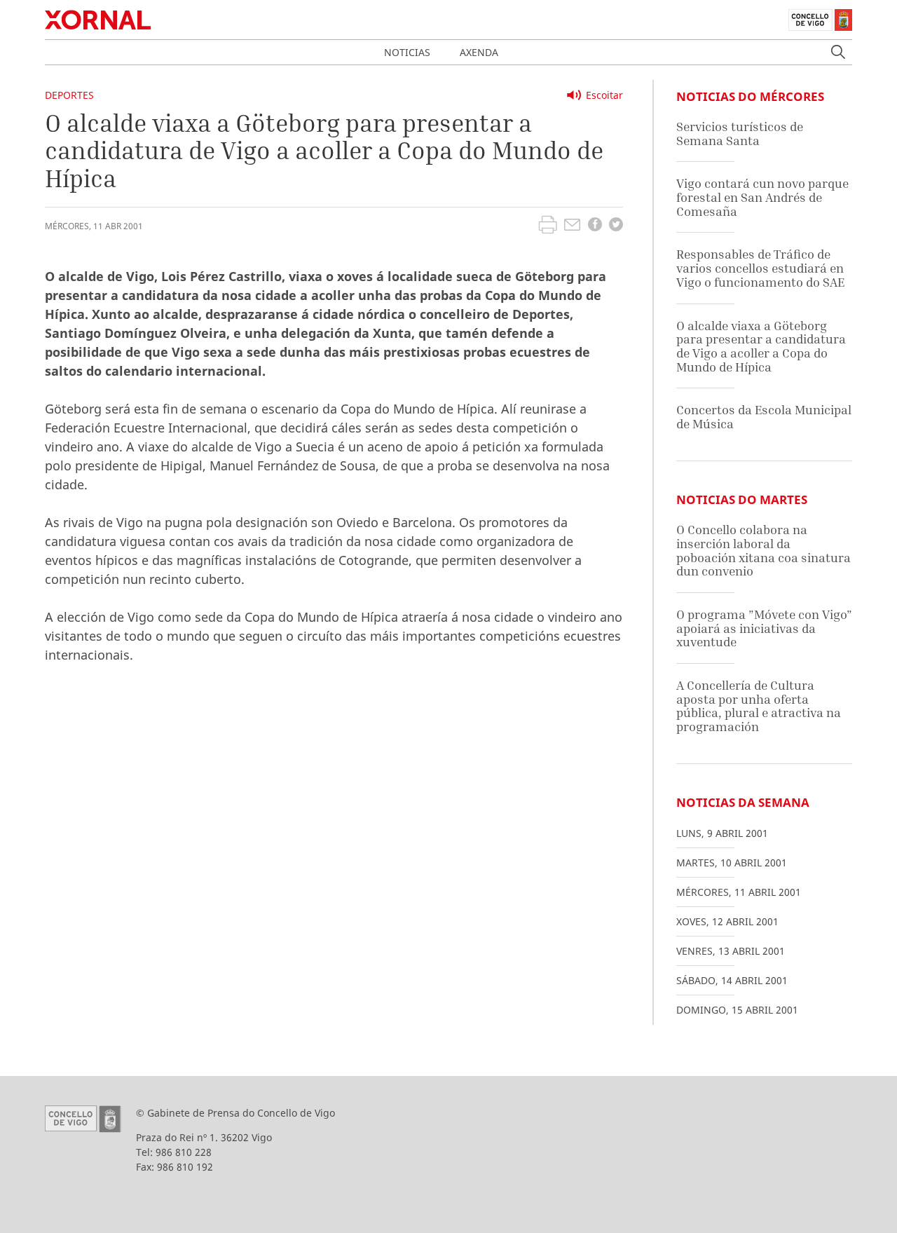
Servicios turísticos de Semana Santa (739, 133)
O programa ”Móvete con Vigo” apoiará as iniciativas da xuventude (764, 628)
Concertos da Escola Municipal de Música (763, 416)
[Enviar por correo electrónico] (572, 226)
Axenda (479, 52)
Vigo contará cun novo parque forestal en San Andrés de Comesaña (762, 197)
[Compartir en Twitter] (616, 226)
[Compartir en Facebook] (595, 226)
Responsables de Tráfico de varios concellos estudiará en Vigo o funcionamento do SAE (760, 268)
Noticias (407, 52)
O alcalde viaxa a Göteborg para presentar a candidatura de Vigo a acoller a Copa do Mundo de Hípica (761, 346)
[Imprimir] (547, 226)
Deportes (69, 95)
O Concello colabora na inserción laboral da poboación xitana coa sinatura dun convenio (763, 550)
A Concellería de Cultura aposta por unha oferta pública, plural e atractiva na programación (758, 706)
